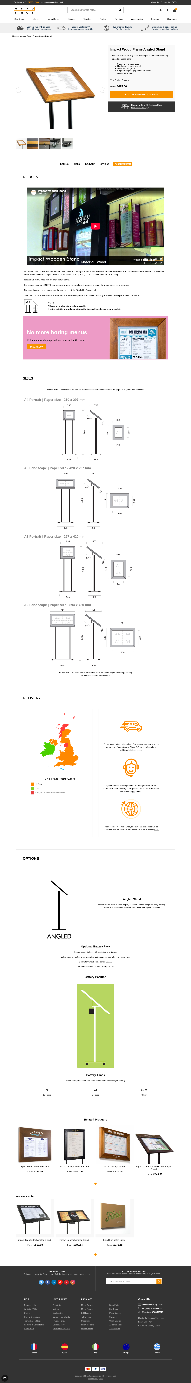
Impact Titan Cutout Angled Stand (34, 1240)
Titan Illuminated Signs (114, 1240)
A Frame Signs (115, 1325)
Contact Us (165, 2)
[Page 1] (95, 1184)
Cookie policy (58, 1325)
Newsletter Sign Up (61, 1329)
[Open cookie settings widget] (4, 1378)
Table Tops (86, 1317)
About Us (155, 2)
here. (156, 830)
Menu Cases (53, 19)
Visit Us (56, 1309)
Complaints (29, 1329)
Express (155, 19)
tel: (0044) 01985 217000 (152, 1308)
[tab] (60, 792)
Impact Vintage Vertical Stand (74, 1166)
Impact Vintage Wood (114, 1166)
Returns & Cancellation (34, 1325)
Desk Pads (114, 1305)
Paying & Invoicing (32, 1317)
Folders (103, 19)
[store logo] (24, 10)
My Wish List (167, 10)
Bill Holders (86, 1313)
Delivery (90, 164)
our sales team (152, 788)
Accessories (137, 19)
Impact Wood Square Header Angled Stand (154, 1167)
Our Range (19, 19)
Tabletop (87, 19)
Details (64, 164)
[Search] (120, 10)
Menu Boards (87, 1309)
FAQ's (174, 2)
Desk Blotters (87, 1329)
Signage (71, 19)
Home (15, 36)
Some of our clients (61, 1317)
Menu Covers (87, 1305)
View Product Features (119, 80)
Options (104, 164)
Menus (36, 19)
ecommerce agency (95, 1379)
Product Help (30, 1305)
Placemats (85, 1321)
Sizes (77, 164)
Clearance (172, 19)
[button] (18, 90)
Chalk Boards (115, 1321)
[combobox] (95, 10)
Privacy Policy (59, 1321)
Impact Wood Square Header (34, 1166)
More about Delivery (139, 108)
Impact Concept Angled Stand (74, 1240)
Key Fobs (113, 1309)
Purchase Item (123, 164)
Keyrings (119, 19)
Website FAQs (30, 1309)
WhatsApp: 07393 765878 (152, 1312)
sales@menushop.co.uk (53, 2)
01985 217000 (33, 2)
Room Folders (87, 1325)
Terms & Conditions (32, 1321)
